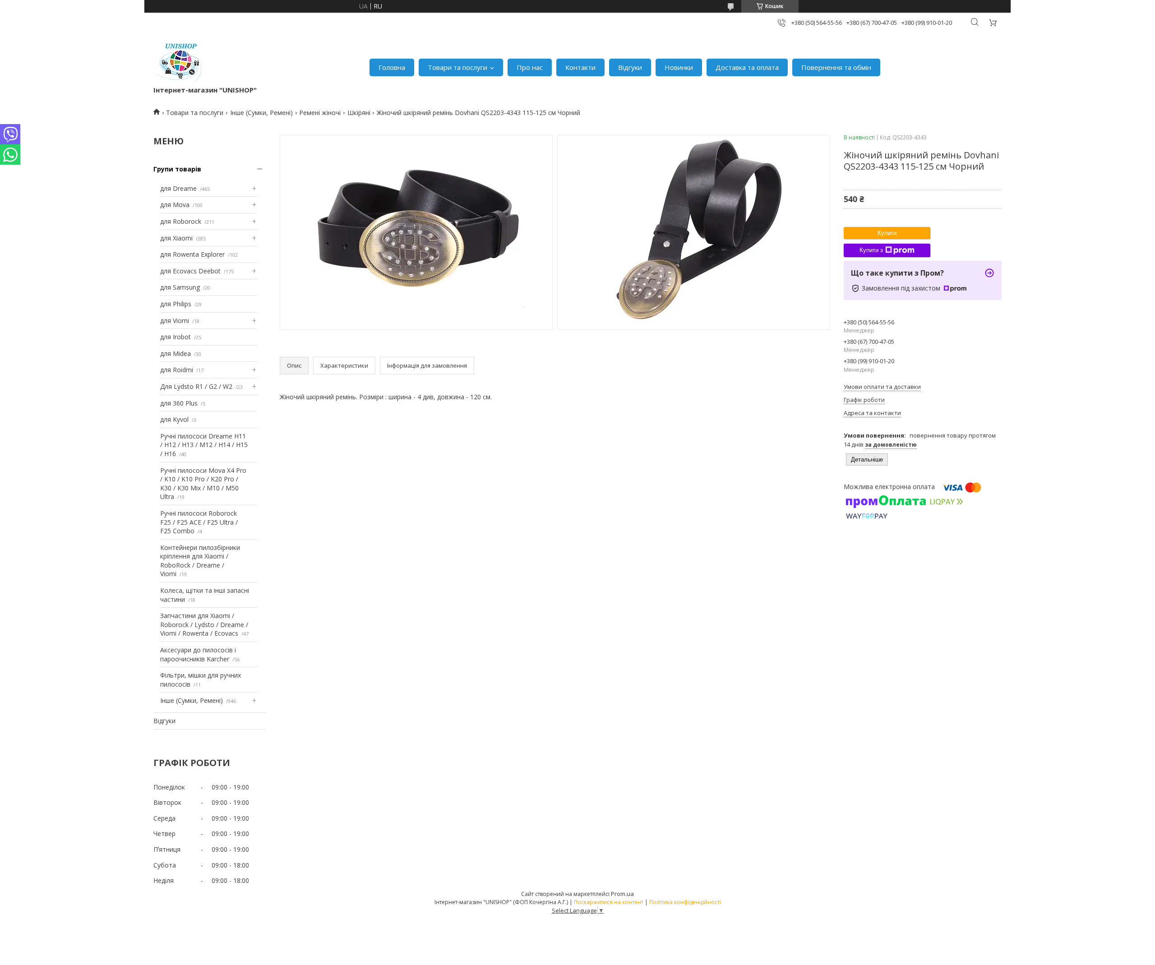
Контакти (580, 67)
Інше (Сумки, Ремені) (261, 112)
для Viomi (174, 320)
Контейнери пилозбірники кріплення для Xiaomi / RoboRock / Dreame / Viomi (200, 560)
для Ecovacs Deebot (190, 271)
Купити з (871, 250)
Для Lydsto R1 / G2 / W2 (196, 386)
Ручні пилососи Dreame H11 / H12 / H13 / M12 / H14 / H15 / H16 (204, 445)
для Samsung (180, 287)
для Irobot (175, 336)
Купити (887, 233)
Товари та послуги (457, 67)
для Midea (175, 353)
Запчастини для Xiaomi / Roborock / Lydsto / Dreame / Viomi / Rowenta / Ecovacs (204, 624)
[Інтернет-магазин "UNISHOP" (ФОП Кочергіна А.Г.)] (180, 63)
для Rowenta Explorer (192, 254)
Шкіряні (358, 112)
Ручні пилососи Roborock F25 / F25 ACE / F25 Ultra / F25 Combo (199, 522)
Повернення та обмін (836, 67)
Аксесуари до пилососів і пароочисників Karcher (198, 654)
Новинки (679, 67)
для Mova (174, 204)
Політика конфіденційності (685, 902)
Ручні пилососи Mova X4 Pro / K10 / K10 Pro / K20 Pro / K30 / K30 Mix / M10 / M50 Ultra (203, 483)
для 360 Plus (179, 403)
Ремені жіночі (320, 112)
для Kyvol (174, 419)
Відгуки (630, 67)
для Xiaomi (176, 238)
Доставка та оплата (747, 67)
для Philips (175, 304)
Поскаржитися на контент (608, 902)
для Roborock (180, 221)
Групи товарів (177, 169)
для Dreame (178, 188)
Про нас (530, 67)
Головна (392, 67)
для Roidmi (176, 369)
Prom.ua (622, 894)
